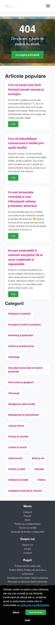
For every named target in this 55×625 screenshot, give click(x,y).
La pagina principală (27, 55)
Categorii (27, 511)
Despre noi (27, 544)
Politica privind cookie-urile (27, 565)
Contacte (27, 552)
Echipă (27, 548)
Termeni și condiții (27, 527)
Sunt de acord (35, 612)
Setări (27, 620)
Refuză (16, 612)
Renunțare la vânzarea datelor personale (27, 581)
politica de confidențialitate (34, 605)
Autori (27, 519)
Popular (27, 515)
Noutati (13, 6)
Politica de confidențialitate (27, 523)
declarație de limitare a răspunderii (27, 531)
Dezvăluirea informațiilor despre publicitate (27, 577)
